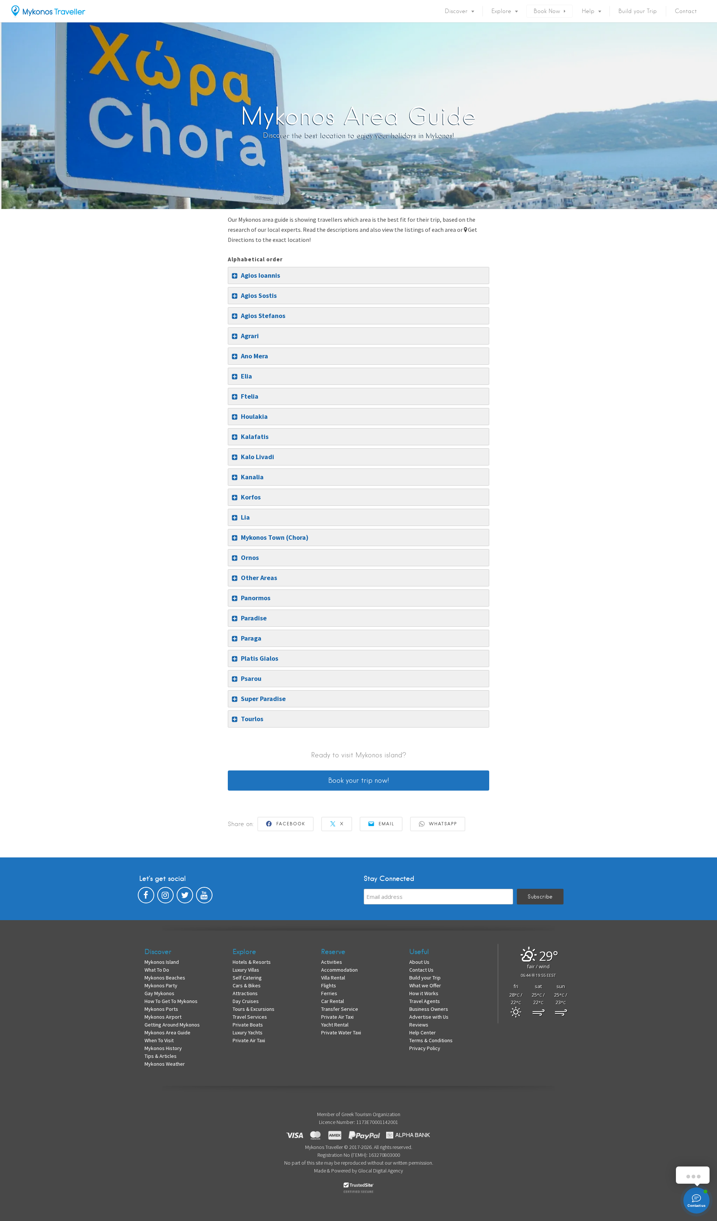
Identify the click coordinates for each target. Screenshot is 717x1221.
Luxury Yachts (248, 1032)
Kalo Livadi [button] (257, 456)
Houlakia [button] (254, 416)
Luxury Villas (246, 969)
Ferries (329, 993)
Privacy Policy (424, 1048)
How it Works (423, 993)
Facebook (146, 897)
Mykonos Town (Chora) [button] (274, 537)
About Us (419, 962)
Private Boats (248, 1024)
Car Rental (332, 1001)
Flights (328, 985)
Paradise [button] (254, 618)
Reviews (418, 1024)
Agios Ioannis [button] (260, 275)
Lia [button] (245, 517)
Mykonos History (163, 1048)
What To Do (157, 969)
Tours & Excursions (253, 1009)
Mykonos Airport (163, 1016)
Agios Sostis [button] (259, 295)
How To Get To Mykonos (171, 1001)
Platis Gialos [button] (259, 658)
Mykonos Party (161, 985)
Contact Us (421, 969)
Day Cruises (246, 1001)
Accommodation (339, 969)
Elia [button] (246, 376)
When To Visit (159, 1040)
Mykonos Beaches (165, 977)
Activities (331, 962)
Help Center (422, 1032)
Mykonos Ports (161, 1009)
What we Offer (425, 985)
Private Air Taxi (249, 1040)
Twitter (184, 897)
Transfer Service (339, 1009)
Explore (501, 11)
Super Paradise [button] (263, 698)
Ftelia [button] (249, 396)
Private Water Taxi (341, 1032)
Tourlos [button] (252, 718)
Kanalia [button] (252, 477)
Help (588, 11)
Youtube (204, 897)
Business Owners (428, 1009)
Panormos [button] (255, 598)
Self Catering (247, 977)
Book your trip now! (358, 780)
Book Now (547, 11)
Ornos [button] (250, 557)
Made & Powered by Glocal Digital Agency (358, 1170)
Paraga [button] (251, 638)
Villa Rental (333, 977)
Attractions (245, 993)
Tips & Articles (161, 1056)
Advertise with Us (428, 1016)
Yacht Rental (334, 1024)
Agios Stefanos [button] (263, 315)
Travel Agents (424, 1001)
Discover (456, 11)
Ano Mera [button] (254, 356)
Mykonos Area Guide (167, 1032)
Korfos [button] (251, 497)
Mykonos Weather (165, 1063)
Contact (686, 11)
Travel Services (250, 1016)
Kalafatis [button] (255, 436)
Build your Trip (637, 11)
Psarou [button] (251, 678)
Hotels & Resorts (252, 962)
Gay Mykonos (159, 993)
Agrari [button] (250, 335)
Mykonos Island (162, 962)
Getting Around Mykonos (172, 1024)
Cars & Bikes (247, 985)
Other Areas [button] (259, 577)
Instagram (165, 897)
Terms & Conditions (431, 1040)
